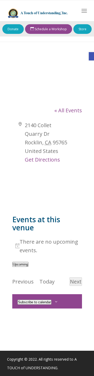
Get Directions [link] (42, 159)
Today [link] (47, 281)
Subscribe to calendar (34, 302)
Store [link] (82, 29)
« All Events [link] (68, 110)
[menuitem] (84, 10)
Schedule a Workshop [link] (50, 29)
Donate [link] (13, 29)
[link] (91, 56)
